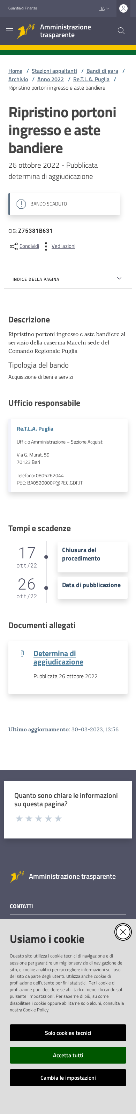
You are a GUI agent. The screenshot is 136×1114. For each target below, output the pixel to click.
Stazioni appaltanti (54, 71)
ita (102, 8)
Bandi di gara (102, 71)
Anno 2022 (50, 79)
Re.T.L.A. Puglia (91, 79)
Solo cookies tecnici (68, 1033)
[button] (121, 31)
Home (15, 71)
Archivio (18, 79)
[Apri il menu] (10, 31)
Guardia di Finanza (22, 8)
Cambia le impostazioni (68, 1077)
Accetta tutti (68, 1055)
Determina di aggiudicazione (58, 657)
